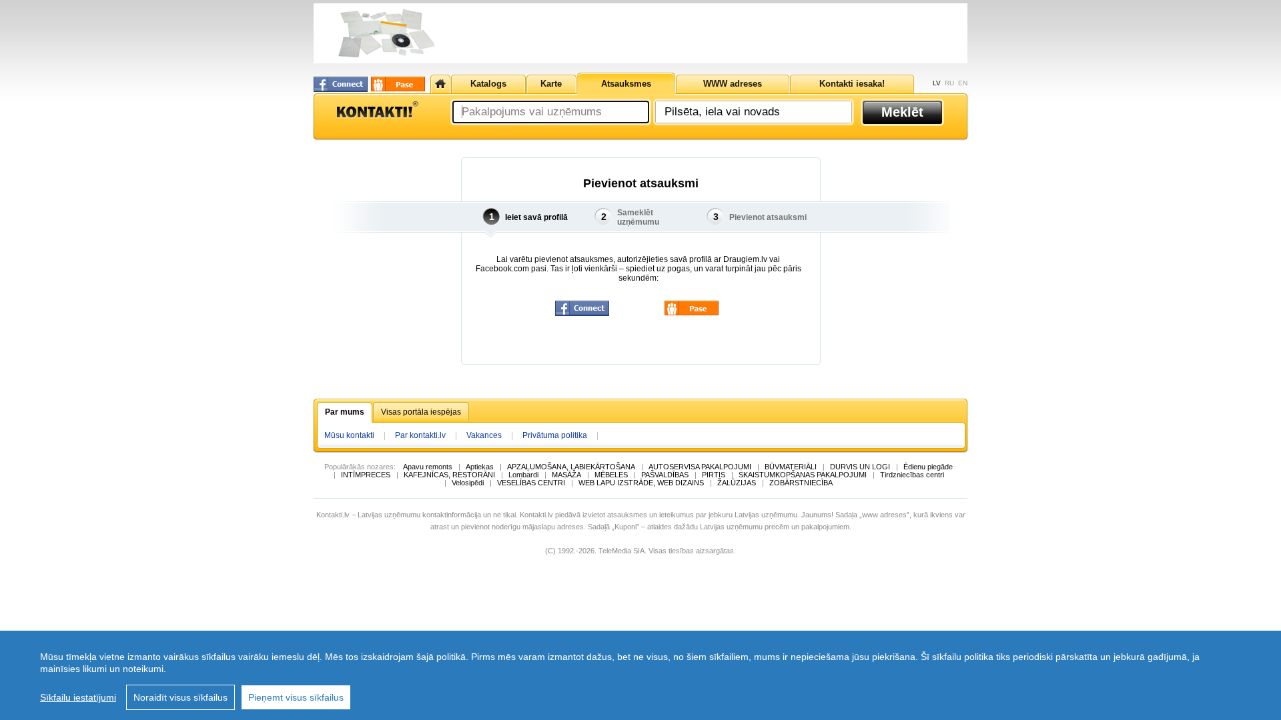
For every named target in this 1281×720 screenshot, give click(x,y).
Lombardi (523, 475)
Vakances (484, 435)
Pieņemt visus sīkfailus (296, 697)
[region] (640, 675)
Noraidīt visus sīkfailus (180, 697)
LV (937, 83)
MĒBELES (611, 475)
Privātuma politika (554, 435)
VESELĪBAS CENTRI (531, 483)
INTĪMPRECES (365, 475)
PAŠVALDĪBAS (665, 475)
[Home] (440, 84)
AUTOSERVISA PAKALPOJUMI (700, 467)
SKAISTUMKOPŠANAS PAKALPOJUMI (803, 475)
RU (949, 83)
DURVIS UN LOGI (860, 467)
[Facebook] (341, 84)
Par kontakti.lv (420, 435)
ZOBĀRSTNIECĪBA (801, 483)
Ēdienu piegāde (928, 467)
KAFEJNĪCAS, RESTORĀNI (449, 475)
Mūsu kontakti (349, 435)
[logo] (377, 110)
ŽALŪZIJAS (736, 483)
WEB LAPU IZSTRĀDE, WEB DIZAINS (641, 483)
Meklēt (902, 112)
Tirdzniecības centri (912, 475)
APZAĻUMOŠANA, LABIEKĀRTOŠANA (571, 467)
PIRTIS (713, 475)
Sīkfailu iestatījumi (78, 697)
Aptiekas (480, 467)
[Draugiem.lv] (398, 84)
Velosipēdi (468, 483)
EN (962, 83)
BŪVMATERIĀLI (791, 467)
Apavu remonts (427, 467)
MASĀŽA (566, 475)
